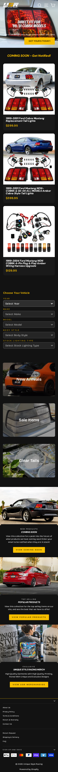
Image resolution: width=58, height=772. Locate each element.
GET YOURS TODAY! (39, 41)
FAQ (4, 741)
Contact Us (7, 724)
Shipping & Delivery (11, 737)
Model (7, 320)
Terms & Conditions (11, 716)
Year (6, 299)
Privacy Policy (9, 712)
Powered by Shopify (29, 769)
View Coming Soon (29, 550)
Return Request (9, 733)
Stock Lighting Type (18, 341)
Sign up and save (12, 749)
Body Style (11, 330)
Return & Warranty (11, 720)
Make (6, 309)
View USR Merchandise (29, 685)
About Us (6, 708)
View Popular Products (29, 617)
